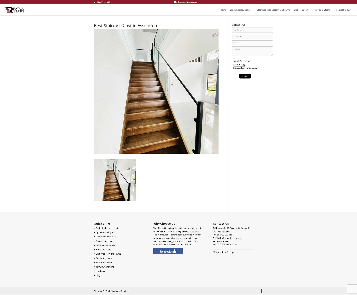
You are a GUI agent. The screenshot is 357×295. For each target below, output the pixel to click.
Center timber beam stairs (107, 228)
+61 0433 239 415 (103, 2)
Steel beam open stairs (106, 236)
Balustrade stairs (103, 249)
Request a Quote (344, 10)
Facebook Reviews (104, 262)
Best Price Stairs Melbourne (108, 253)
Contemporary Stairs (240, 10)
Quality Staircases (104, 258)
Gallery (305, 10)
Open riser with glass (105, 232)
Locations (100, 271)
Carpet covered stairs (105, 245)
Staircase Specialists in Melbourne (273, 10)
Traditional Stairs (321, 10)
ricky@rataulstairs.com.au (229, 238)
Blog (296, 10)
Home (223, 10)
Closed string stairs (104, 241)
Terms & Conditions (105, 266)
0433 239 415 (226, 234)
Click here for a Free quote (225, 252)
